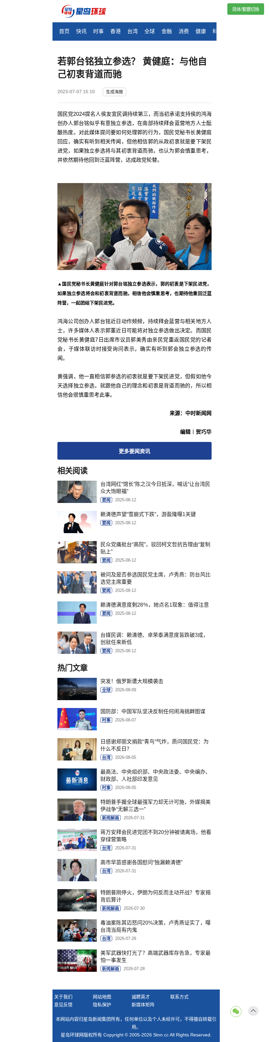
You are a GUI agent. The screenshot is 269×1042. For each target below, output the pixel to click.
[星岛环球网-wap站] (88, 12)
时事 (98, 31)
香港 (115, 31)
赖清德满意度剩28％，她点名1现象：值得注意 (154, 605)
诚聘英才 (141, 996)
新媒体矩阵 (143, 1004)
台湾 (132, 31)
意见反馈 (63, 1004)
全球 (149, 31)
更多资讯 (134, 451)
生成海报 (114, 91)
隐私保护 (102, 1004)
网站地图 (102, 996)
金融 (166, 31)
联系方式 (179, 996)
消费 (183, 31)
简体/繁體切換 (245, 9)
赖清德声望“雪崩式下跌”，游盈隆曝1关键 (148, 514)
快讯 (81, 31)
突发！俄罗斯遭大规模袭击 (131, 681)
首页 (64, 31)
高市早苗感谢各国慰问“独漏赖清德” (141, 862)
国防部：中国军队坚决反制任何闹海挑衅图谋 (152, 711)
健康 (201, 31)
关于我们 (63, 996)
